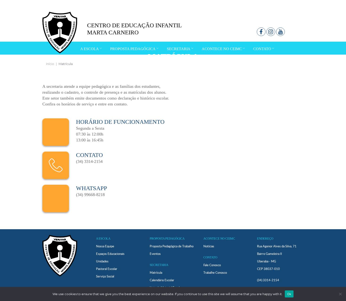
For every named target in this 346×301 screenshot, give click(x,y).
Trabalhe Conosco (215, 272)
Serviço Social (105, 276)
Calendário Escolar (162, 280)
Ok (289, 294)
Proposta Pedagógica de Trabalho (171, 246)
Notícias (208, 246)
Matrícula (156, 272)
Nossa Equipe (105, 246)
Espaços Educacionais (110, 254)
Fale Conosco (212, 265)
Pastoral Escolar (106, 269)
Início (50, 64)
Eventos (155, 254)
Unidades (102, 261)
